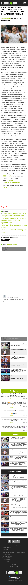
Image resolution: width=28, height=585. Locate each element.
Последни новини (14, 471)
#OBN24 (10, 180)
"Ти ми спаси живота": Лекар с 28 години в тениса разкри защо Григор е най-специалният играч (14, 220)
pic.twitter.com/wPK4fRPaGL (11, 182)
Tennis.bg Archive (6, 18)
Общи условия (14, 566)
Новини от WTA (7, 551)
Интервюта (7, 559)
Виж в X (12, 398)
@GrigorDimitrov (8, 176)
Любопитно (7, 554)
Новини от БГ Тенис (7, 557)
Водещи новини (7, 547)
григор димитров (12, 244)
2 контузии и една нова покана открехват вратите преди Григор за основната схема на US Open (14, 225)
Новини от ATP (7, 549)
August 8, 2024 (7, 187)
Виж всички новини (13, 534)
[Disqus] (14, 273)
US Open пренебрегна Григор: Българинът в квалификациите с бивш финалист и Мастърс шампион (14, 230)
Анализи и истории (7, 556)
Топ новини (14, 434)
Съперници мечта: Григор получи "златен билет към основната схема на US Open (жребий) (13, 215)
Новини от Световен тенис (7, 552)
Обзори (7, 561)
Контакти (14, 564)
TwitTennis (14, 391)
